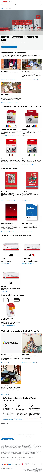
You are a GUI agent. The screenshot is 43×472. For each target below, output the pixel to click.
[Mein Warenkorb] (38, 2)
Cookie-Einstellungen (18, 459)
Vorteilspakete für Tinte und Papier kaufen (10, 135)
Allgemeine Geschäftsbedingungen (8, 457)
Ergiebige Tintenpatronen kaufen (8, 164)
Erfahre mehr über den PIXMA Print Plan (9, 102)
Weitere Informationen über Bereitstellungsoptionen (8, 418)
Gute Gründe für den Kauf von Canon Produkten (34, 417)
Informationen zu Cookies (6, 459)
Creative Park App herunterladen (29, 362)
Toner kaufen (4, 291)
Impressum (30, 457)
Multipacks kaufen (26, 135)
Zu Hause (3, 8)
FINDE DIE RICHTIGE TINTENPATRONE (9, 46)
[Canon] (4, 1)
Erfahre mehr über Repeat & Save (8, 79)
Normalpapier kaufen (26, 231)
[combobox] (21, 5)
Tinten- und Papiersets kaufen (7, 325)
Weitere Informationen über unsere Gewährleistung (20, 418)
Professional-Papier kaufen (6, 231)
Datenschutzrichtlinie (22, 457)
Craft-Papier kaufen (26, 200)
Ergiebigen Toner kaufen (27, 263)
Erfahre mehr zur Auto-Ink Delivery (29, 79)
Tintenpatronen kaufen (27, 164)
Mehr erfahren (4, 362)
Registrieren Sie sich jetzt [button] (7, 439)
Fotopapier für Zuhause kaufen (7, 200)
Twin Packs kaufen (5, 263)
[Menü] (40, 2)
